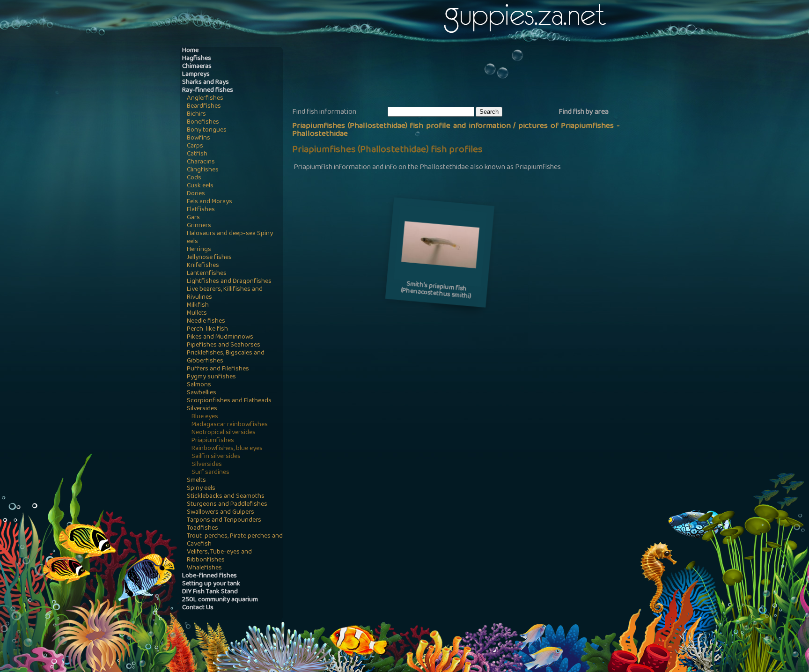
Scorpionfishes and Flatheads (229, 401)
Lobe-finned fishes (209, 576)
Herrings (199, 250)
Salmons (199, 385)
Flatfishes (201, 210)
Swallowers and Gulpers (220, 512)
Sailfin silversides (216, 457)
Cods (194, 178)
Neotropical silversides (223, 433)
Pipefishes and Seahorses (223, 345)
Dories (196, 194)
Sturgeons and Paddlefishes (227, 504)
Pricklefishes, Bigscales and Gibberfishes (226, 357)
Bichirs (196, 114)
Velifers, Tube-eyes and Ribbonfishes (219, 556)
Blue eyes (204, 417)
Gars (193, 218)
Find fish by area (584, 112)
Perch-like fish (207, 329)
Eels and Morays (209, 202)
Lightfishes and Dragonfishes (229, 281)
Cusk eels (200, 186)
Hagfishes (196, 59)
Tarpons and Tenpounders (224, 520)
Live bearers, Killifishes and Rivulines (225, 293)
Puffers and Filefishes (218, 369)
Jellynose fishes (209, 258)
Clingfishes (203, 170)
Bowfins (198, 138)
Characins (201, 162)
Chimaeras (197, 67)
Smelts (196, 480)
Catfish (197, 154)
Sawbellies (201, 393)
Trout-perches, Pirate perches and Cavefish (235, 540)
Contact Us (197, 608)
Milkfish (198, 305)
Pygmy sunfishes (211, 377)
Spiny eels (201, 488)
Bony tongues (207, 130)
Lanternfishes (207, 274)
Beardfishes (204, 106)
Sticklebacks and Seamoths (226, 496)
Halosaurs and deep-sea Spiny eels (230, 238)
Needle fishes (206, 321)
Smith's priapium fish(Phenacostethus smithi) (436, 290)
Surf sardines (210, 473)
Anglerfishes (205, 98)
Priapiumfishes (212, 441)
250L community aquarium (220, 600)
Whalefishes (204, 568)
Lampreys (196, 74)
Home (190, 51)
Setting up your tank (211, 584)
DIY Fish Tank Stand (210, 592)
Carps (195, 146)
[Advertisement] (462, 75)
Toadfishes (202, 528)
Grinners (199, 226)
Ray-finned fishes (207, 90)
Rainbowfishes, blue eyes (227, 449)
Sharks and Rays (205, 82)
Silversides (202, 409)
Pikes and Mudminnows (220, 337)
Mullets (197, 313)
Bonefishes (203, 122)
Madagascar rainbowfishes (229, 425)
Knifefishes (203, 266)
